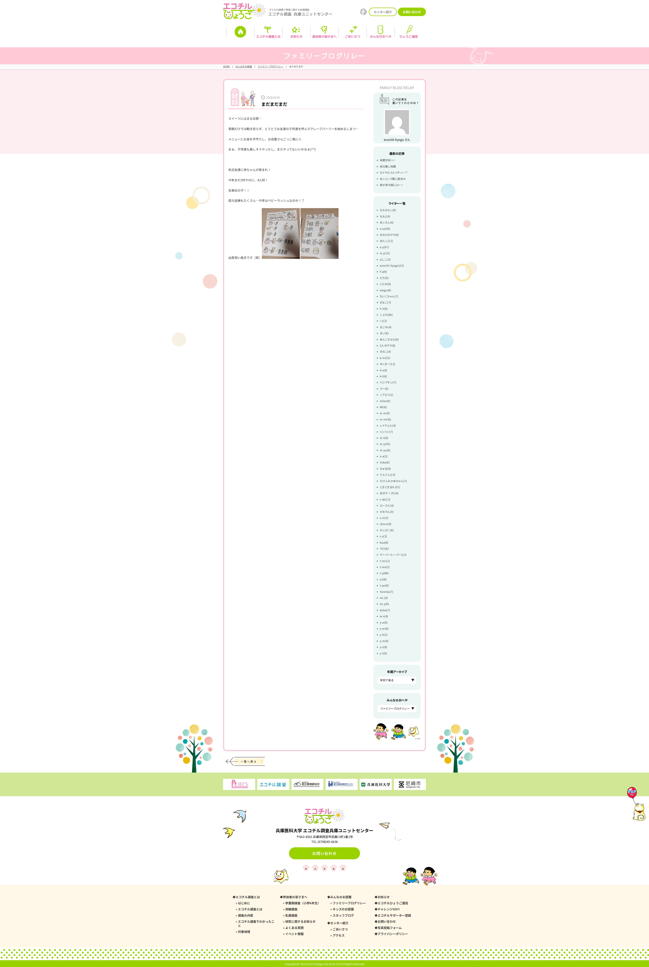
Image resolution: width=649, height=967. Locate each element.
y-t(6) (383, 653)
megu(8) (385, 290)
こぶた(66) (386, 315)
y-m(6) (384, 641)
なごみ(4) (386, 327)
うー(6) (384, 388)
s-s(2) (383, 536)
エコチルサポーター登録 (394, 915)
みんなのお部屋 (243, 66)
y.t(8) (383, 579)
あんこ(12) (386, 241)
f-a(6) (383, 271)
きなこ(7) (385, 302)
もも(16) (385, 216)
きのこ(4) (385, 351)
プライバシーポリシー (393, 934)
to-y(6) (384, 604)
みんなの (380, 36)
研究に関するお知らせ (300, 921)
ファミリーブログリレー (270, 66)
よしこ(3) (385, 259)
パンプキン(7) (388, 382)
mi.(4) (384, 598)
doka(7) (385, 610)
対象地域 (244, 932)
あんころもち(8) (389, 339)
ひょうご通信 (409, 36)
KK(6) (383, 407)
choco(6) (386, 524)
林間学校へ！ (387, 160)
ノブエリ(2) (386, 395)
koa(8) (384, 542)
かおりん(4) (387, 512)
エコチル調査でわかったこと (256, 923)
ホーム (240, 32)
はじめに (244, 903)
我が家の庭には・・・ (391, 185)
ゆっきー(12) (387, 364)
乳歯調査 (291, 915)
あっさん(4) (387, 222)
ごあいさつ (340, 929)
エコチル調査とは (268, 36)
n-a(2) (384, 456)
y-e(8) (384, 622)
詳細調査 (291, 909)
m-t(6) (384, 438)
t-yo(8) (384, 585)
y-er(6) (384, 628)
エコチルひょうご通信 (393, 903)
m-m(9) (385, 413)
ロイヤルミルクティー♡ (394, 172)
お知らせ (296, 36)
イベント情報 (294, 934)
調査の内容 (245, 915)
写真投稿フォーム (390, 928)
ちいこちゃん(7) (389, 296)
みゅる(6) (385, 468)
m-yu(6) (385, 450)
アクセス (339, 935)
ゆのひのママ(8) (389, 235)
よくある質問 (294, 928)
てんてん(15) (387, 474)
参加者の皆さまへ (324, 36)
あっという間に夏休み (393, 179)
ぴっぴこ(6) (387, 530)
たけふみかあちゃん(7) (393, 481)
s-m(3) (384, 518)
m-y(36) (385, 444)
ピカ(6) (384, 278)
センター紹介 (383, 12)
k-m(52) (385, 358)
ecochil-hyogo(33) (392, 265)
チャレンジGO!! (389, 909)
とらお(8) (385, 284)
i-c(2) (383, 321)
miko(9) (385, 401)
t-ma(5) (385, 567)
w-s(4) (384, 616)
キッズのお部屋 (343, 909)
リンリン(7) (386, 432)
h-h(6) (384, 308)
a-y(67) (384, 247)
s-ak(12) (385, 499)
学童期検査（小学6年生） (303, 903)
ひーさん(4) (387, 505)
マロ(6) (384, 548)
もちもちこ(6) (388, 210)
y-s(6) (383, 647)
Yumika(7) (386, 591)
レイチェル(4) (388, 425)
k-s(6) (383, 370)
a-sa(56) (385, 228)
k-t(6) (383, 376)
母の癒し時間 (388, 166)
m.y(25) (385, 253)
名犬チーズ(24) (389, 493)
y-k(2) (384, 634)
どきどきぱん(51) (390, 487)
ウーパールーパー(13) (393, 554)
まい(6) (384, 333)
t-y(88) (384, 573)
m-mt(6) (385, 419)
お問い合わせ (412, 12)
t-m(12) (385, 561)
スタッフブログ (343, 915)
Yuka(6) (385, 462)
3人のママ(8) (387, 345)
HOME (226, 66)
